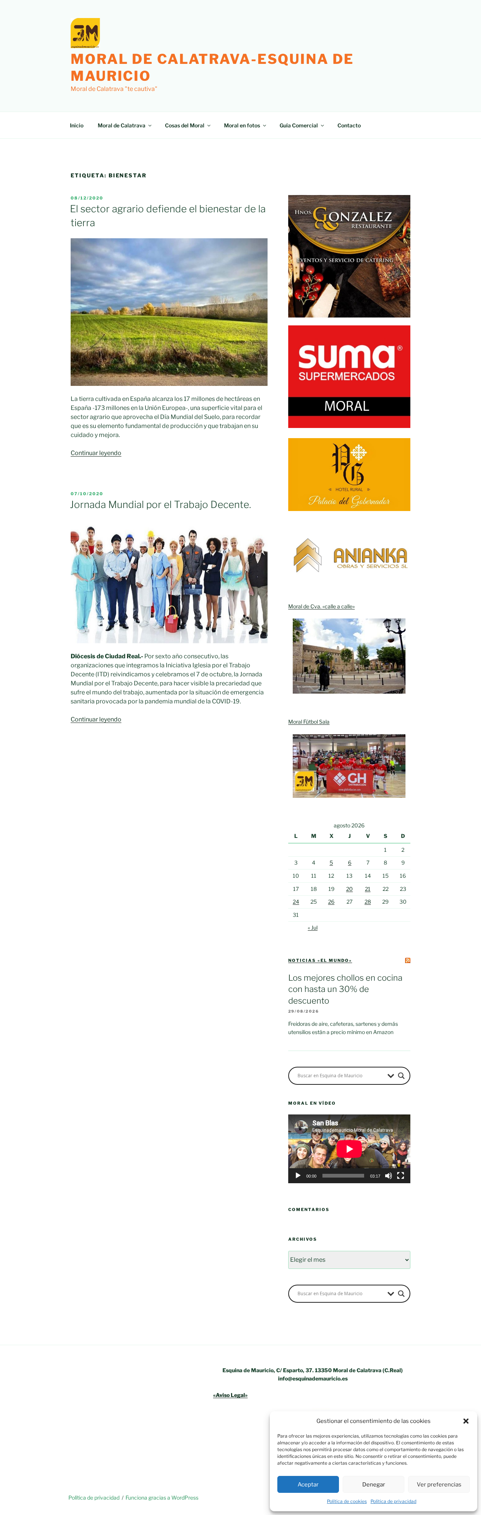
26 (331, 901)
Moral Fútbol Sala (309, 721)
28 (368, 901)
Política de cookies (347, 1501)
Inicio (76, 125)
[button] (466, 1421)
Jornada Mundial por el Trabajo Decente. (160, 504)
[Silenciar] (388, 1175)
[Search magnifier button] (401, 1075)
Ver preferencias (439, 1484)
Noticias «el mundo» (320, 960)
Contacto (349, 125)
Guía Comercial (299, 125)
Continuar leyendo (96, 453)
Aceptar (308, 1484)
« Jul (313, 927)
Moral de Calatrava (121, 125)
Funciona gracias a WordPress (162, 1497)
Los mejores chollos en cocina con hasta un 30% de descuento (345, 989)
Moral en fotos (242, 125)
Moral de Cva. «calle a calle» (321, 606)
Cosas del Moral (184, 125)
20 (349, 889)
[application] (349, 1148)
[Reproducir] (298, 1175)
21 (368, 889)
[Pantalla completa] (400, 1175)
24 (296, 901)
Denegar (373, 1484)
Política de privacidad (393, 1501)
